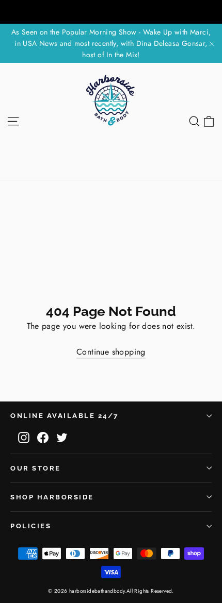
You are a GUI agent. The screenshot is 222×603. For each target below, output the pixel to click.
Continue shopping (111, 352)
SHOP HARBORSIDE (52, 497)
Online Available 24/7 (64, 416)
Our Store (35, 468)
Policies (30, 526)
